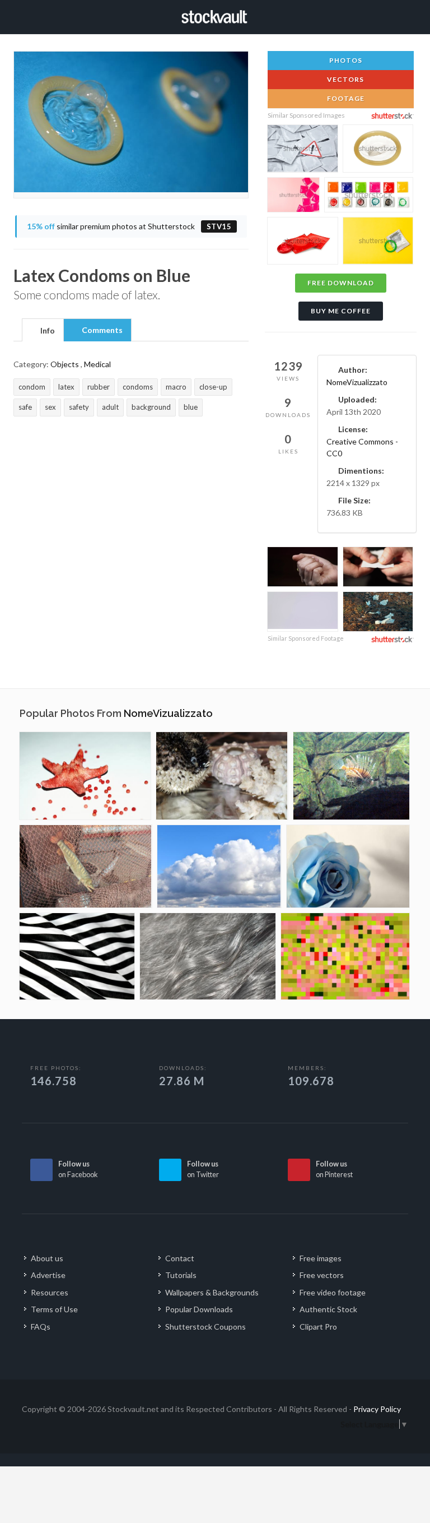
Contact (179, 1258)
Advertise (48, 1275)
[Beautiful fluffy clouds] (219, 866)
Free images (321, 1258)
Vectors (344, 79)
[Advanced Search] (397, 15)
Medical (97, 364)
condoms (138, 386)
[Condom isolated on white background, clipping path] (378, 150)
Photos (345, 60)
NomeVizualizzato (356, 382)
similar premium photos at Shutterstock (129, 226)
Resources (49, 1292)
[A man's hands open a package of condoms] (378, 568)
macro (176, 386)
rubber (98, 386)
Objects (64, 364)
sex (50, 406)
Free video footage (333, 1292)
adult (110, 406)
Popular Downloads (199, 1309)
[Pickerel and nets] (86, 866)
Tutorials (181, 1275)
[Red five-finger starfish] (85, 776)
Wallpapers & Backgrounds (212, 1292)
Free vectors (322, 1275)
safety (79, 406)
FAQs (40, 1326)
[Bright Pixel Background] (345, 956)
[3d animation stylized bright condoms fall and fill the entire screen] (303, 612)
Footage (344, 98)
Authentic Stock (328, 1309)
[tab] (43, 329)
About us (47, 1258)
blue (191, 406)
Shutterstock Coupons (205, 1326)
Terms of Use (54, 1309)
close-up (213, 386)
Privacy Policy (377, 1409)
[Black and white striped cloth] (77, 956)
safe (25, 406)
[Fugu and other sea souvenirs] (222, 776)
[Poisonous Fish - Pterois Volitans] (351, 776)
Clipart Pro (318, 1326)
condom (31, 386)
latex (66, 386)
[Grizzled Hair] (207, 956)
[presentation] (42, 331)
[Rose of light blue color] (348, 866)
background (151, 406)
